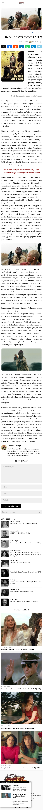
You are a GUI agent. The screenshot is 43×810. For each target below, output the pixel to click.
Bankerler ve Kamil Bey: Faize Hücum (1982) (19, 795)
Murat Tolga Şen (15, 521)
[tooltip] (3, 46)
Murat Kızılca (14, 531)
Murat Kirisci (14, 570)
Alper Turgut (14, 599)
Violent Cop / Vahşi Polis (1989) (20, 562)
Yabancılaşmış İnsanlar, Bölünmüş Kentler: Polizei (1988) (25, 582)
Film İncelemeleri (35, 33)
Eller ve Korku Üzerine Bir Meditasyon (22, 591)
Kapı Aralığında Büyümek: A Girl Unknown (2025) (25, 543)
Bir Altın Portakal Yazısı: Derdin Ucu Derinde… (24, 601)
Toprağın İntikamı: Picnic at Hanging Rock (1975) (25, 572)
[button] (40, 512)
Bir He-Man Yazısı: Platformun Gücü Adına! (23, 523)
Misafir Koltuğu (37, 42)
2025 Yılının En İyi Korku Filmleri (20, 533)
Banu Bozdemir (15, 550)
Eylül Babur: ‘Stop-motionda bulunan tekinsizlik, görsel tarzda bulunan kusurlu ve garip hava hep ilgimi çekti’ (25, 554)
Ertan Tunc (14, 560)
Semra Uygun (14, 589)
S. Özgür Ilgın (15, 579)
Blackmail (16, 785)
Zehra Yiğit (14, 541)
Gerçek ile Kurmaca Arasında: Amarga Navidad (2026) (20, 768)
